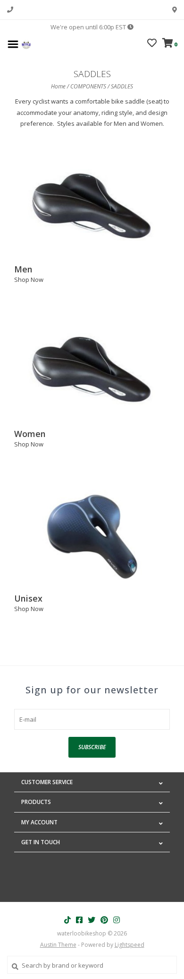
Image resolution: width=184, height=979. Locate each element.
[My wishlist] (152, 44)
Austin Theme (58, 945)
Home (58, 86)
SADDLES (122, 86)
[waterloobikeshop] (26, 43)
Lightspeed (129, 945)
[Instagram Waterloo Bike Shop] (116, 920)
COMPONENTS (88, 86)
